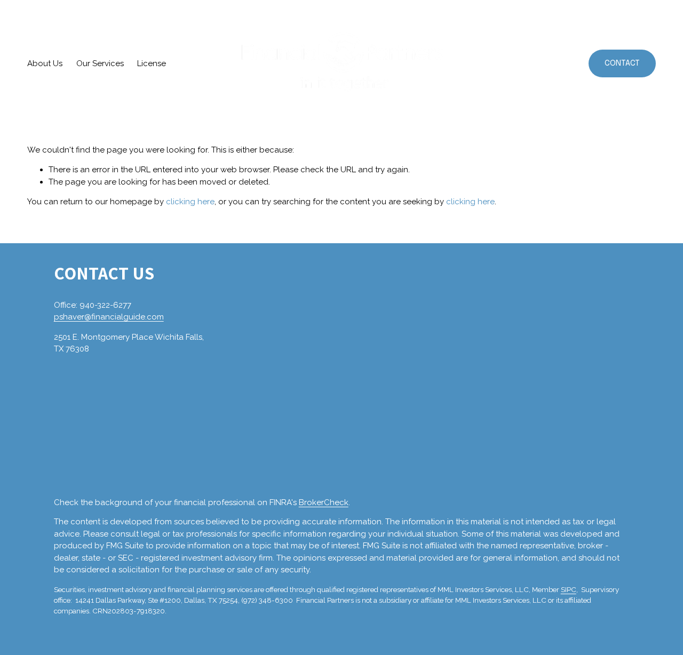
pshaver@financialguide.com (109, 317)
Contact (622, 63)
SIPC (568, 589)
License (151, 63)
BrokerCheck (323, 502)
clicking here (190, 201)
